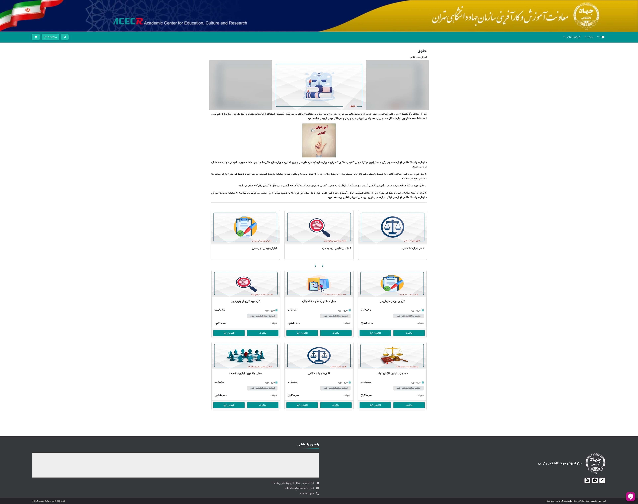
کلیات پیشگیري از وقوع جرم (336, 248)
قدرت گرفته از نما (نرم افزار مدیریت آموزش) (48, 501)
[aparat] (587, 480)
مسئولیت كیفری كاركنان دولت (392, 373)
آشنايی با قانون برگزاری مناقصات (246, 373)
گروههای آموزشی (573, 37)
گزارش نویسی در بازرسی (264, 248)
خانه (599, 37)
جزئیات (409, 333)
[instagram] (602, 480)
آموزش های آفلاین (418, 57)
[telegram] (595, 480)
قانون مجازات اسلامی (413, 248)
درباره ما (590, 37)
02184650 (304, 493)
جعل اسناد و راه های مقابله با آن (319, 301)
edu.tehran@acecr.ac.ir (296, 488)
